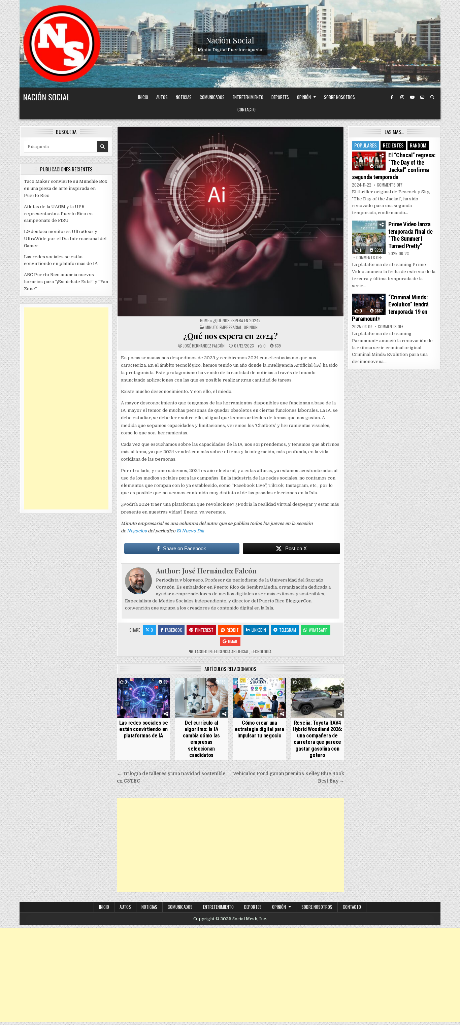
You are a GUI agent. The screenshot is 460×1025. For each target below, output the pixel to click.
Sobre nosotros (339, 97)
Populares (365, 145)
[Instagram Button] (402, 97)
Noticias (184, 97)
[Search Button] (432, 97)
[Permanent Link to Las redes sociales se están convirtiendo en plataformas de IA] (143, 698)
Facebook (173, 630)
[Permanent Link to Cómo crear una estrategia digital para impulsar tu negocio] (259, 698)
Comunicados (212, 97)
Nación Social (230, 40)
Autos (162, 97)
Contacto (246, 109)
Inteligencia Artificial (228, 651)
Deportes (280, 97)
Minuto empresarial (223, 327)
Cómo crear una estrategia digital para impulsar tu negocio (259, 729)
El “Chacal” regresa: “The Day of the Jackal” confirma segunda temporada (393, 166)
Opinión (304, 97)
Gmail (233, 641)
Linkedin (259, 630)
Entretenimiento (248, 97)
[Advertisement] (230, 845)
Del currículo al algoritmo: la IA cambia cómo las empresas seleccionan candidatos (201, 739)
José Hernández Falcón (204, 346)
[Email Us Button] (422, 97)
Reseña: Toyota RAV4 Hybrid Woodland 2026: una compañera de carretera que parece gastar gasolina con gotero (317, 739)
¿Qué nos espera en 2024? (230, 335)
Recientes (393, 145)
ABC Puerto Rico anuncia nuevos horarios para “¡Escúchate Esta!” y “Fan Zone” (66, 281)
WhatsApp (318, 630)
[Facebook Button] (392, 97)
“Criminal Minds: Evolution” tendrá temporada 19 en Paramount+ (390, 308)
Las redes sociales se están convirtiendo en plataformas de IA (143, 729)
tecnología (261, 651)
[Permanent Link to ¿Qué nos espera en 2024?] (230, 221)
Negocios (137, 530)
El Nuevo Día (190, 530)
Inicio (143, 97)
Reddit (233, 630)
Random (418, 145)
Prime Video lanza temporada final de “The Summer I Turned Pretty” (410, 235)
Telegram (287, 630)
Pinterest (204, 630)
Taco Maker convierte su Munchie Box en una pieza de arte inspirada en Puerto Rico (65, 188)
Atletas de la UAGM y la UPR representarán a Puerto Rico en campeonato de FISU (58, 213)
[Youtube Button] (412, 97)
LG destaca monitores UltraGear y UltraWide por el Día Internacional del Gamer (65, 238)
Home (204, 320)
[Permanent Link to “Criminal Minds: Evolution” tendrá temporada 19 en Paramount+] (369, 304)
